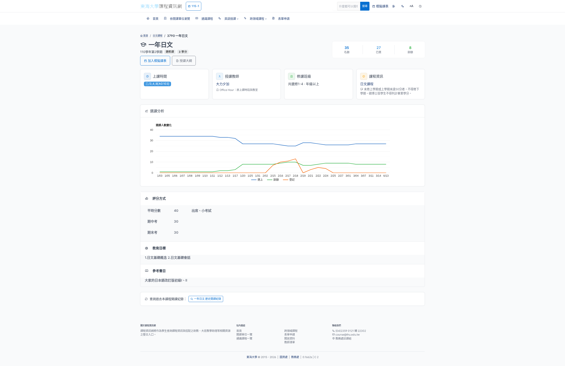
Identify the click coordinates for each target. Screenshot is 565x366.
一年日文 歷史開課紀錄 (207, 298)
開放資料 (289, 338)
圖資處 (284, 357)
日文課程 (157, 35)
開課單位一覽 (244, 334)
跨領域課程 (291, 330)
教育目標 (159, 248)
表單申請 (289, 334)
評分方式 (159, 198)
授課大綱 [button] (186, 60)
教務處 (295, 357)
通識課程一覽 (244, 338)
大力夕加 (222, 84)
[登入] (393, 6)
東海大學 (252, 357)
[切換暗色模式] (420, 6)
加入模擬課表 (157, 60)
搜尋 (364, 6)
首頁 (145, 35)
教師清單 (289, 342)
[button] (228, 18)
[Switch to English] (402, 6)
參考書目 (159, 271)
